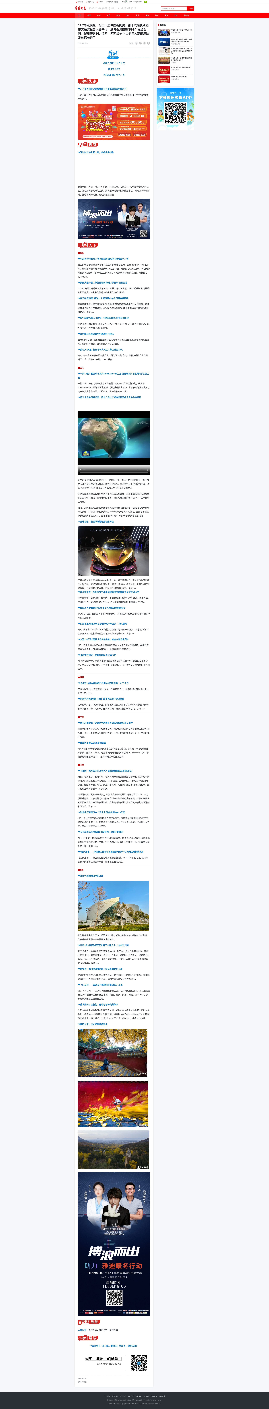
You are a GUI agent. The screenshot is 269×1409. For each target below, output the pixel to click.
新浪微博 (80, 2)
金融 (166, 15)
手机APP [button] (101, 2)
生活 (156, 15)
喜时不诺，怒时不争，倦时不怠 (103, 1329)
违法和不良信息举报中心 (114, 1400)
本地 (98, 15)
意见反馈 (154, 1396)
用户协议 (130, 1396)
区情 (108, 15)
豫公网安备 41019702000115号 (151, 1404)
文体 (137, 15)
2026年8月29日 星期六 (112, 2)
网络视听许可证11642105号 (154, 1400)
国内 (118, 15)
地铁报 (186, 15)
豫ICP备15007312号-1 (135, 1404)
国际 (127, 15)
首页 (79, 15)
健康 (147, 15)
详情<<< (90, 312)
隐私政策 (138, 1396)
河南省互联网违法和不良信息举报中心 (133, 1400)
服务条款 (162, 1396)
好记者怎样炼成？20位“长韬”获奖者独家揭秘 (122, 515)
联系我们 (115, 1396)
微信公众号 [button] (91, 2)
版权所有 (146, 1396)
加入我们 (122, 1396)
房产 (176, 15)
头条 (89, 15)
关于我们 (107, 1396)
